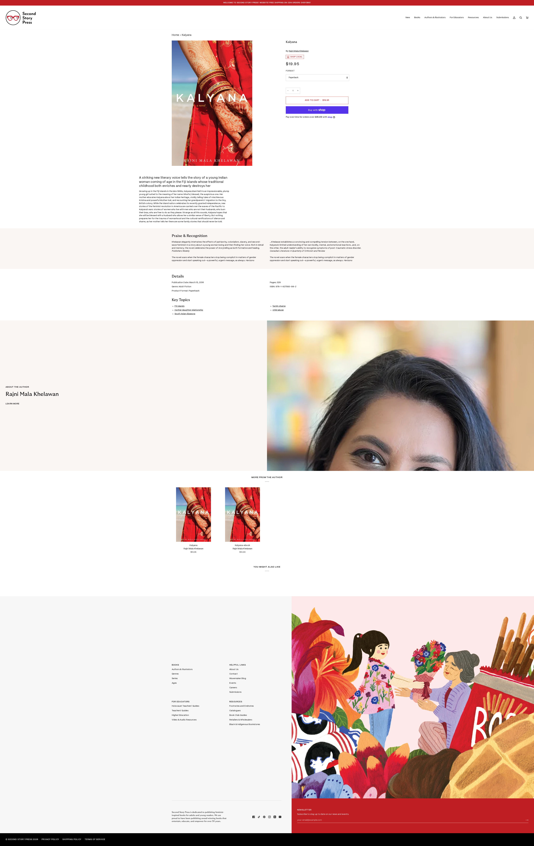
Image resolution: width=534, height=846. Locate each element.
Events (232, 683)
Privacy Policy (50, 839)
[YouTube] (280, 817)
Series (175, 678)
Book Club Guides (238, 715)
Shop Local (296, 57)
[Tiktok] (259, 817)
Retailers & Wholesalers (240, 720)
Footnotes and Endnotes (241, 706)
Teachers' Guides (180, 711)
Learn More (12, 404)
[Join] (524, 820)
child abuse (278, 310)
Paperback (293, 78)
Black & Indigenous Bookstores (244, 724)
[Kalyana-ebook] (242, 514)
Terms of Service (95, 839)
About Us (233, 669)
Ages (174, 683)
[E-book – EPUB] (242, 514)
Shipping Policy (71, 839)
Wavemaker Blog (237, 678)
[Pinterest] (264, 817)
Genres (175, 674)
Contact (233, 674)
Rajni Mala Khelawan (299, 51)
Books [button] (175, 665)
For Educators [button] (181, 702)
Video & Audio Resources (184, 720)
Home (175, 35)
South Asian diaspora (185, 314)
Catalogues (235, 711)
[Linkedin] (275, 817)
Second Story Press (20, 839)
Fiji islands (179, 306)
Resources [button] (235, 702)
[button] (417, 18)
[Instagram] (269, 817)
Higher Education (180, 715)
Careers (233, 688)
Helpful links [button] (237, 665)
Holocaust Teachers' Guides (185, 706)
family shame (279, 306)
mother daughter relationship (189, 310)
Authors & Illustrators (182, 669)
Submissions (235, 692)
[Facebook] (253, 817)
